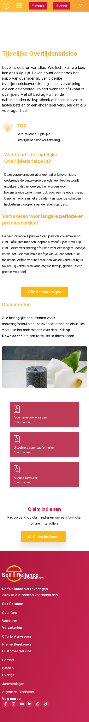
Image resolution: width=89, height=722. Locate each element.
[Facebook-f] (5, 704)
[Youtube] (21, 704)
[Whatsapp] (37, 704)
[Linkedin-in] (29, 704)
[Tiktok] (45, 704)
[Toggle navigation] (19, 5)
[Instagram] (13, 704)
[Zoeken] (81, 5)
